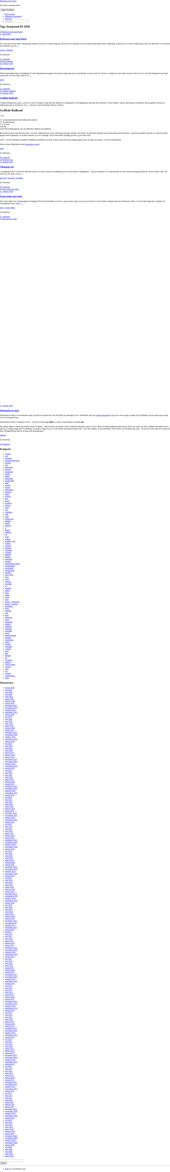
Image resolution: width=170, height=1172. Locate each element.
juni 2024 (8, 746)
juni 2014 (8, 1015)
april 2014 (9, 1019)
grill (6, 514)
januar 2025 (9, 730)
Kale (7, 1169)
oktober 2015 (10, 979)
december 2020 (11, 840)
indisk (7, 523)
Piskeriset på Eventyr (8, 1)
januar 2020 (9, 865)
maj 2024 (8, 748)
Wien (7, 678)
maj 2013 (8, 1044)
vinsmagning (10, 676)
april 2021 (9, 831)
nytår (7, 579)
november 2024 (11, 735)
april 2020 (9, 858)
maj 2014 (8, 1017)
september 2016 (11, 954)
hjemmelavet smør (32, 144)
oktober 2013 (10, 1033)
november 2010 (11, 1111)
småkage (8, 626)
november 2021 (11, 815)
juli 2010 (8, 1120)
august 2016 (10, 957)
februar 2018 (10, 916)
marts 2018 (9, 914)
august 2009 (10, 1145)
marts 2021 (9, 833)
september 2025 (11, 712)
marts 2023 (9, 779)
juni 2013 (8, 1042)
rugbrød (8, 611)
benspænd (9, 472)
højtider (8, 521)
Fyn (6, 510)
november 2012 (11, 1057)
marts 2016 (9, 968)
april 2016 (9, 966)
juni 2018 (8, 907)
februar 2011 (10, 1105)
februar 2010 (10, 1131)
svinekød (9, 50)
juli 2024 (8, 744)
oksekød (8, 584)
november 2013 (11, 1031)
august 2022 (10, 795)
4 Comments (5, 444)
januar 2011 (9, 1107)
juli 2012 (8, 1066)
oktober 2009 (10, 1140)
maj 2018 (8, 909)
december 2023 (11, 759)
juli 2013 (8, 1039)
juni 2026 (8, 692)
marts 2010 (9, 1129)
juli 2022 (8, 797)
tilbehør (3, 435)
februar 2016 (10, 970)
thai (6, 653)
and (6, 456)
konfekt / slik (10, 541)
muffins (8, 573)
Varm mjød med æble (11, 196)
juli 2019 (8, 878)
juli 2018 (8, 905)
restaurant (9, 606)
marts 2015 (9, 995)
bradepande (9, 481)
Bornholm (9, 478)
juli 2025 (8, 717)
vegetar (8, 667)
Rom (7, 608)
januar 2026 (9, 703)
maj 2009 (8, 1152)
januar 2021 (9, 838)
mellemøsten (10, 566)
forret (7, 501)
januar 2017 (9, 945)
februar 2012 (10, 1078)
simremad (11, 178)
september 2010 (11, 1116)
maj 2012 (8, 1071)
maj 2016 (8, 963)
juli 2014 (8, 1013)
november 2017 (11, 923)
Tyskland (8, 660)
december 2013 (11, 1028)
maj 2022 (8, 802)
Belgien (8, 470)
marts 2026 (9, 699)
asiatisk (8, 463)
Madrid (8, 555)
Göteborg (8, 512)
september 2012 (11, 1062)
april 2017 (9, 939)
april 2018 (9, 912)
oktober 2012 (10, 1060)
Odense (8, 582)
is (5, 528)
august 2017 (10, 930)
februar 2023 (10, 782)
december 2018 (11, 894)
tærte (7, 651)
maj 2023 (8, 775)
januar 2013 (9, 1053)
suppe (2, 50)
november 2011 (11, 1084)
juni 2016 (8, 961)
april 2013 (9, 1046)
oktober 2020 (10, 844)
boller (7, 476)
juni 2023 (8, 773)
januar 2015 (9, 999)
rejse (7, 600)
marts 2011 (9, 1102)
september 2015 (11, 981)
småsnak (8, 629)
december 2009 (11, 1136)
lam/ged (3, 178)
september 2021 (11, 820)
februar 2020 (10, 862)
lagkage (8, 546)
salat (6, 615)
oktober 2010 (10, 1113)
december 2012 (11, 1055)
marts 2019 (9, 887)
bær (6, 465)
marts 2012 (9, 1075)
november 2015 (11, 977)
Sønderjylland (10, 635)
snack (7, 633)
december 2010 (11, 1109)
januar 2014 (9, 1026)
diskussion (9, 490)
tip (6, 658)
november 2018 (11, 896)
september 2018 (11, 901)
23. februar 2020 (6, 162)
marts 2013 (9, 1048)
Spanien (8, 638)
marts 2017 (9, 941)
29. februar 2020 (6, 64)
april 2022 (9, 804)
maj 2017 (8, 936)
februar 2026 (10, 701)
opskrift (8, 588)
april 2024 (9, 750)
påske (7, 595)
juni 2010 (8, 1122)
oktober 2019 (10, 871)
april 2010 (9, 1127)
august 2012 (10, 1064)
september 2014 (11, 1008)
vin (6, 671)
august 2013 (10, 1037)
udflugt (8, 662)
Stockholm (9, 640)
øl (5, 586)
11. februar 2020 (6, 406)
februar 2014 (10, 1024)
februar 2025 (10, 728)
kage (7, 537)
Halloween (9, 519)
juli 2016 (8, 959)
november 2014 (11, 1004)
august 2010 (10, 1118)
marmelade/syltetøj (12, 564)
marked (8, 561)
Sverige (8, 644)
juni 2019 (8, 880)
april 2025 (9, 723)
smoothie (8, 631)
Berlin (7, 474)
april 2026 (9, 697)
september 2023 (11, 766)
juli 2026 (8, 690)
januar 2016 (9, 972)
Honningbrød (7, 68)
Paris (7, 593)
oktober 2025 (10, 710)
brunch (7, 485)
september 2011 (11, 1089)
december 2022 (11, 786)
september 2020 (11, 847)
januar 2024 (9, 757)
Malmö (8, 557)
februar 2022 (10, 809)
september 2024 (11, 739)
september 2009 (11, 1143)
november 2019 (11, 869)
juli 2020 (8, 851)
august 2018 (10, 903)
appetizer (8, 458)
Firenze (8, 496)
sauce (7, 620)
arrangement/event (12, 461)
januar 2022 (9, 811)
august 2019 (10, 876)
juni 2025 (8, 719)
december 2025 (11, 705)
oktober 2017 (10, 925)
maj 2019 (8, 883)
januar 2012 (9, 1080)
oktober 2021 (10, 818)
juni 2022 (8, 800)
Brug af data (10, 14)
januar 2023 (9, 784)
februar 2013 (10, 1051)
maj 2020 (8, 856)
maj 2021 (8, 829)
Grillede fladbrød (9, 98)
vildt (6, 669)
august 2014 (10, 1010)
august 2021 (10, 822)
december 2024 (11, 732)
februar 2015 (10, 997)
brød (2, 80)
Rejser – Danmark (12, 602)
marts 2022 (9, 806)
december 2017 (11, 921)
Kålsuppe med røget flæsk (13, 39)
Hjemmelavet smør (9, 410)
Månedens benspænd (13, 16)
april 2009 (9, 1154)
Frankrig (8, 503)
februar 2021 (10, 836)
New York (9, 575)
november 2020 (11, 842)
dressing (8, 492)
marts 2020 (9, 860)
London (8, 552)
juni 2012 (8, 1069)
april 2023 (9, 777)
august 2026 (10, 688)
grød (7, 517)
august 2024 (10, 741)
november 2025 (11, 708)
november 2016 (11, 950)
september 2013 (11, 1035)
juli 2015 (8, 986)
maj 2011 (8, 1098)
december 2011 (11, 1082)
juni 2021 (8, 827)
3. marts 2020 (5, 34)
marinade (8, 559)
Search (3, 1163)
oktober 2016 (10, 952)
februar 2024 (10, 755)
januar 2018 (9, 918)
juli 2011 (8, 1093)
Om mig (8, 19)
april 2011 (9, 1100)
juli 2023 (8, 771)
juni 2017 (8, 934)
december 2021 (11, 813)
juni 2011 (8, 1096)
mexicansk (9, 568)
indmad (8, 526)
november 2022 (11, 788)
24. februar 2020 (6, 93)
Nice (7, 577)
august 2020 (10, 849)
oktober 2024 (10, 737)
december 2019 (11, 867)
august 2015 (10, 983)
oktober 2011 (10, 1087)
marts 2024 (9, 753)
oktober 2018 (10, 898)
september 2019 (11, 874)
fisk (6, 499)
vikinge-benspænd (103, 415)
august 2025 (10, 714)
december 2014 (11, 1001)
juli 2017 (8, 932)
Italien (7, 530)
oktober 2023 (10, 764)
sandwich (8, 617)
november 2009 (11, 1138)
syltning (8, 649)
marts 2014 (9, 1022)
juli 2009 (8, 1147)
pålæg (7, 591)
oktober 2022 (10, 791)
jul (6, 535)
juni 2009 (8, 1149)
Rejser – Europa (11, 604)
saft (6, 613)
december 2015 (11, 974)
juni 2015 (8, 988)
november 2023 (11, 762)
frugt (2, 208)
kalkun (7, 539)
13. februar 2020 (6, 191)
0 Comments (5, 157)
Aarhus (8, 454)
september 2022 (11, 793)
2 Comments (5, 59)
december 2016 (11, 948)
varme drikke (10, 208)
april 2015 (9, 992)
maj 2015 (8, 990)
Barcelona (9, 467)
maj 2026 (8, 694)
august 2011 (9, 1091)
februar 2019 (10, 889)
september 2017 (11, 927)
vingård (8, 673)
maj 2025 (8, 721)
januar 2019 (9, 892)
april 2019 (9, 885)
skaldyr (8, 624)
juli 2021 (8, 824)
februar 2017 (10, 943)
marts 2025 (9, 726)
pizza (7, 597)
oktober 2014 (10, 1006)
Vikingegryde (7, 167)
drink (7, 494)
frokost (7, 505)
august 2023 (10, 768)
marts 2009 (9, 1156)
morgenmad (9, 570)
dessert (7, 487)
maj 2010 (8, 1125)
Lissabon (8, 550)
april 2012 (9, 1073)
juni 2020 (8, 853)
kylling (7, 543)
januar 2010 (9, 1134)
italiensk (8, 532)
